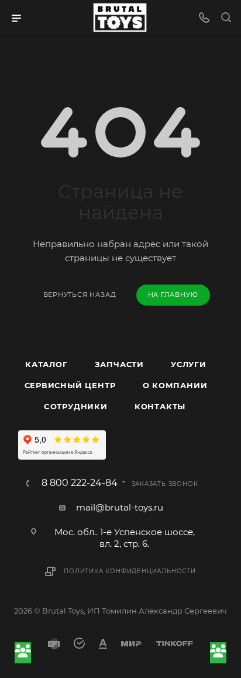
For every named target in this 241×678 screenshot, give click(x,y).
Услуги (188, 364)
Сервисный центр (70, 385)
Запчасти (119, 364)
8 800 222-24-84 (80, 483)
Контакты (160, 406)
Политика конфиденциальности (130, 571)
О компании (175, 385)
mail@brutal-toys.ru (119, 507)
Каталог (46, 364)
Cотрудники (76, 406)
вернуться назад (79, 294)
